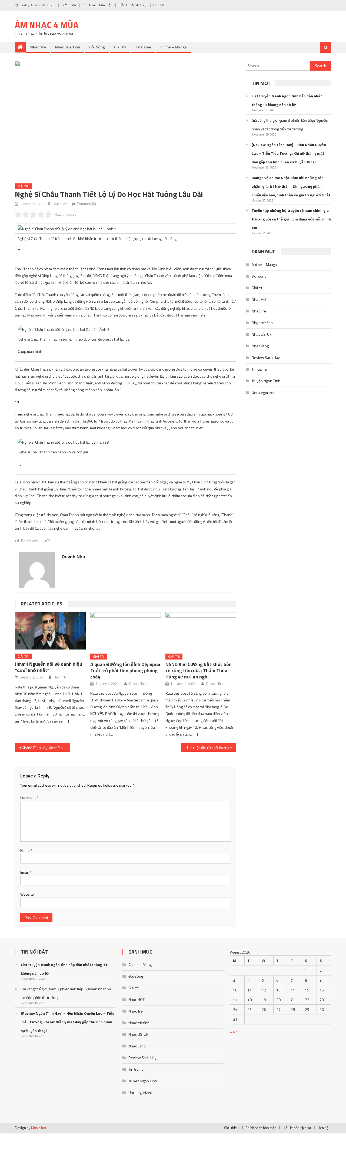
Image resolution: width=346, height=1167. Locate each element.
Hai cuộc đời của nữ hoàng (208, 747)
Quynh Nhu (60, 203)
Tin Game (143, 47)
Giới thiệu (69, 5)
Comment (29, 797)
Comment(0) (86, 203)
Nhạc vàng (260, 346)
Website (27, 894)
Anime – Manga (173, 47)
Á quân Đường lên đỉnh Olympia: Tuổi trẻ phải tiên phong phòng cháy (125, 670)
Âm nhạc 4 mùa (46, 24)
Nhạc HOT (260, 299)
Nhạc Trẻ (38, 47)
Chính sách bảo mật (97, 5)
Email (25, 872)
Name (26, 850)
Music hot (38, 1127)
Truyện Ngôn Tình (266, 381)
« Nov (234, 1032)
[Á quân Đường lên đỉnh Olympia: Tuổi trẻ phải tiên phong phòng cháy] (125, 631)
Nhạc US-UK (262, 334)
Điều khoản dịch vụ (132, 5)
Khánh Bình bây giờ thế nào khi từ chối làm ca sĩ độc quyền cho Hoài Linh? (46, 747)
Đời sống (97, 47)
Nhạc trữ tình (67, 47)
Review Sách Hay (266, 357)
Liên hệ (158, 5)
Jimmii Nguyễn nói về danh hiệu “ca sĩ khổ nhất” (48, 667)
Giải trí (120, 47)
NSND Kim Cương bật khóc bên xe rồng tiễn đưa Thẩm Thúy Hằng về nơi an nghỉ (198, 670)
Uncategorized (263, 392)
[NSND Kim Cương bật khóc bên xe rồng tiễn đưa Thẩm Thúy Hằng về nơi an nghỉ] (200, 631)
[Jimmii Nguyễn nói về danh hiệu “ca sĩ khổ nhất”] (50, 630)
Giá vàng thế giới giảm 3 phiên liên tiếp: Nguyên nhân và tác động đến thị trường (290, 124)
